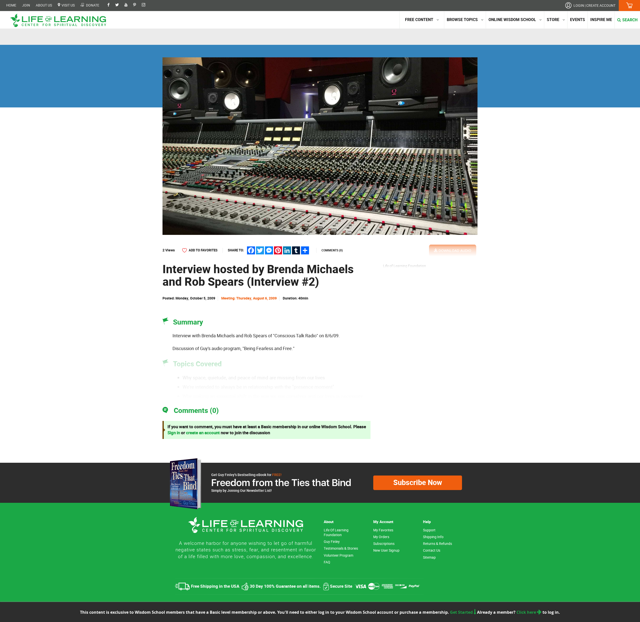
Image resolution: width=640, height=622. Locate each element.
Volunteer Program (338, 555)
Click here (526, 612)
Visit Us (68, 5)
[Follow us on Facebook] (111, 5)
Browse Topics (462, 20)
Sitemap (429, 557)
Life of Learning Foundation (336, 532)
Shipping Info (433, 537)
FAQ (327, 562)
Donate (92, 5)
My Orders (381, 537)
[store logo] (60, 20)
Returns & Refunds (437, 543)
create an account (203, 433)
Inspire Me (601, 20)
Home (11, 5)
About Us (44, 5)
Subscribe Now (417, 482)
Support (429, 530)
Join (26, 5)
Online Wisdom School (512, 20)
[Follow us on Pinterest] (137, 5)
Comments (332, 250)
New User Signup (386, 550)
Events (577, 20)
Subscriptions (383, 543)
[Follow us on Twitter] (119, 5)
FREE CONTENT (419, 20)
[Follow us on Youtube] (128, 5)
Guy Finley (332, 541)
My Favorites (383, 530)
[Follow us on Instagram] (146, 5)
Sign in (174, 433)
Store (553, 20)
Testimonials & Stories (341, 548)
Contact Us (431, 550)
